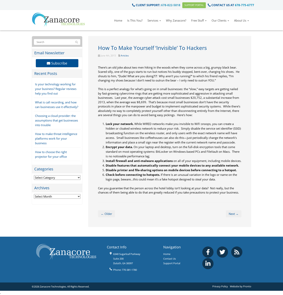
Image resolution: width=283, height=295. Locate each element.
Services (153, 20)
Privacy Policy (220, 286)
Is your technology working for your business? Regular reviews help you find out (55, 88)
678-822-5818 (170, 5)
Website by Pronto (240, 286)
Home (118, 20)
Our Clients (219, 20)
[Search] (76, 42)
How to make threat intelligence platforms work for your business (56, 138)
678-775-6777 (244, 5)
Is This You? (134, 20)
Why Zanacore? (176, 20)
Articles (125, 55)
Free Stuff (198, 20)
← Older (106, 214)
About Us (240, 20)
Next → (234, 214)
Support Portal (194, 5)
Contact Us (169, 258)
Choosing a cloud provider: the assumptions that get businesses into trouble (56, 120)
